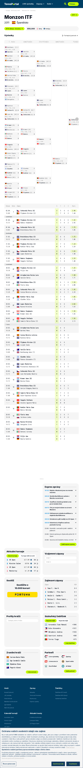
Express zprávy (34, 701)
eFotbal (68, 666)
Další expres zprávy (68, 544)
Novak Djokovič (9, 692)
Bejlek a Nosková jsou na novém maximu (61, 491)
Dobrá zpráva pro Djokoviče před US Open (62, 535)
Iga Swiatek (7, 704)
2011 (73, 15)
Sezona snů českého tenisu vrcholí (61, 540)
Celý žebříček (70, 643)
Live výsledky (54, 656)
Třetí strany (70, 747)
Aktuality (32, 692)
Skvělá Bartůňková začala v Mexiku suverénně (59, 497)
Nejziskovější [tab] (50, 620)
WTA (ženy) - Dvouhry (13, 29)
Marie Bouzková (9, 707)
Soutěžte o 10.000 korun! (22, 586)
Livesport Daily (34, 720)
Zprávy (68, 656)
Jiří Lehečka (7, 695)
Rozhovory (33, 698)
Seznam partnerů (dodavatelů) (13, 758)
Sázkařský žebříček (61, 698)
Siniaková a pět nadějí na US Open (62, 519)
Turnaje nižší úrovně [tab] (28, 556)
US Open (7, 726)
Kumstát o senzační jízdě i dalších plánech (61, 529)
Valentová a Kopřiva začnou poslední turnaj (60, 524)
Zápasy (39, 4)
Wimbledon (7, 723)
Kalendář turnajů (10, 713)
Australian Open (9, 717)
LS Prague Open (34, 723)
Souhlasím (73, 764)
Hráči (6, 688)
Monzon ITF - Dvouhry (28, 10)
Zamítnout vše (58, 764)
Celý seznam (32, 672)
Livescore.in (53, 661)
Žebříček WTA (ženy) (61, 695)
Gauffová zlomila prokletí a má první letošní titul (60, 503)
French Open (8, 720)
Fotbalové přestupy (36, 717)
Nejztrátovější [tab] (63, 620)
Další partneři (70, 671)
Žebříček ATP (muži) (61, 692)
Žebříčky (58, 688)
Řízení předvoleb (9, 764)
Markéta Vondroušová (10, 701)
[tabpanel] (22, 565)
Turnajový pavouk (70, 35)
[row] (41, 212)
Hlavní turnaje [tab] (12, 556)
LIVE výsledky (28, 4)
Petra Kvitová (8, 698)
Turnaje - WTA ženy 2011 (13, 10)
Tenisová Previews (35, 695)
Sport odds (70, 661)
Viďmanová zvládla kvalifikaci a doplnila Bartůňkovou (61, 514)
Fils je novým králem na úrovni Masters (61, 509)
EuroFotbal (53, 666)
